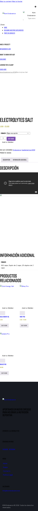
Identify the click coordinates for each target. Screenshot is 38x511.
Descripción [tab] (6, 160)
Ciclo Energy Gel (4, 317)
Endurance (17, 150)
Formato (3, 133)
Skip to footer (17, 1)
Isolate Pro (3, 364)
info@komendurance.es (11, 491)
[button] (6, 142)
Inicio (1, 72)
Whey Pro (22, 317)
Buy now (11, 139)
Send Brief (3, 59)
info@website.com (5, 49)
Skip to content (6, 1)
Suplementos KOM (9, 72)
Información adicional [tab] (20, 160)
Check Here (3, 69)
